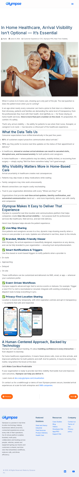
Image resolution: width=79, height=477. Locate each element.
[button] (72, 4)
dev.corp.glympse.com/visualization (29, 378)
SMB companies (45, 385)
